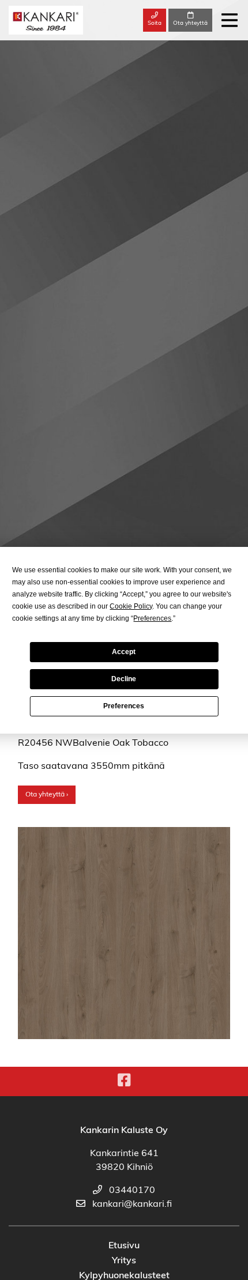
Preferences (123, 706)
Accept (124, 652)
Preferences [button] (152, 618)
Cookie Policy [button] (131, 606)
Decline (123, 679)
